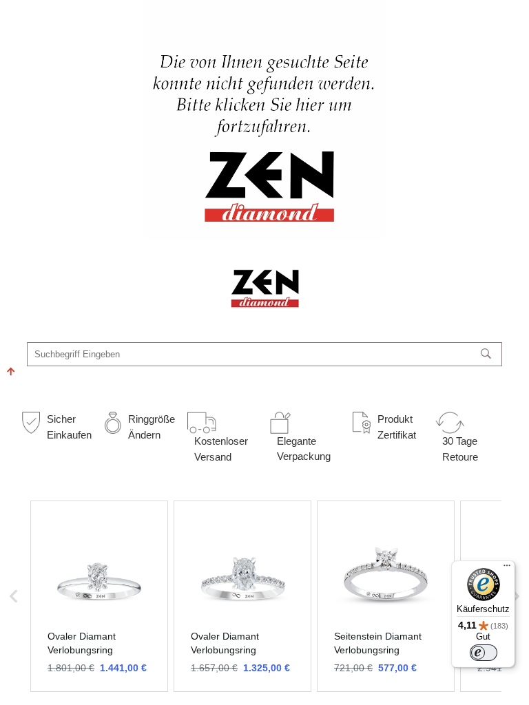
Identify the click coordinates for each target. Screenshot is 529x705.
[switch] (483, 652)
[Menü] (507, 568)
